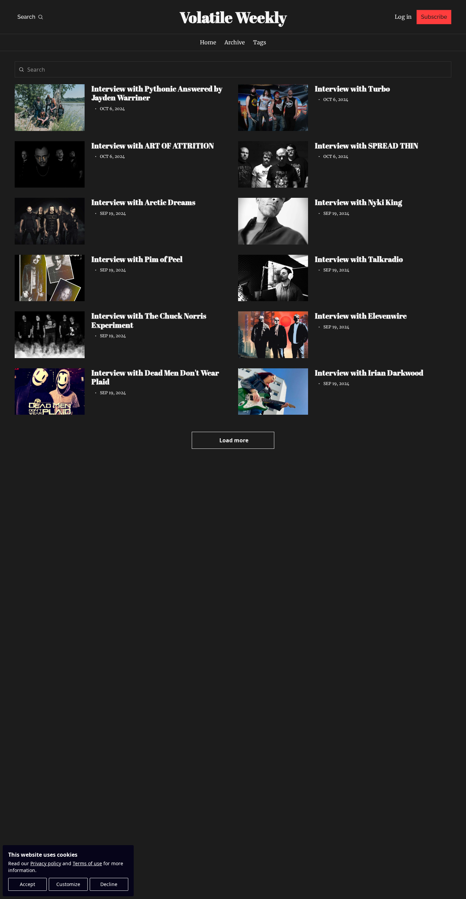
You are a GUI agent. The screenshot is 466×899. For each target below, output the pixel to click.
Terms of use (87, 863)
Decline (108, 884)
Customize (68, 884)
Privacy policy (45, 863)
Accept (27, 884)
